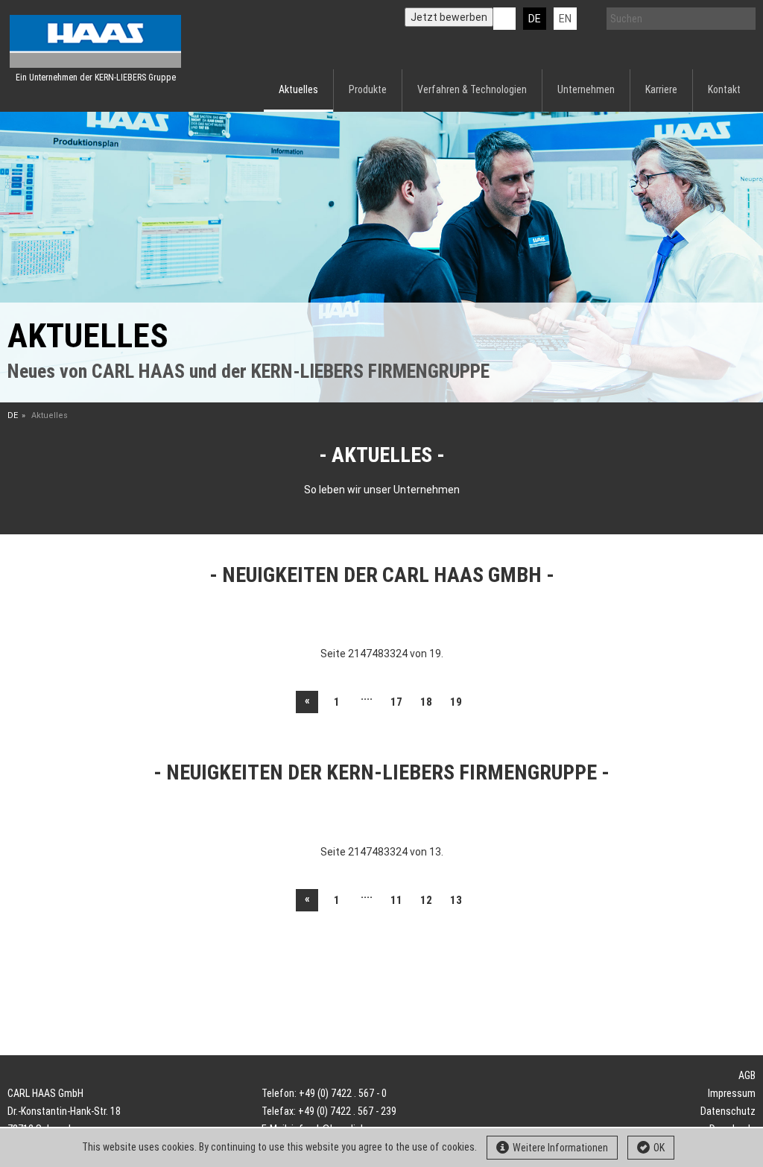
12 (426, 900)
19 (456, 702)
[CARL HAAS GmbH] (95, 41)
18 (426, 702)
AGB (747, 1075)
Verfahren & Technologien (472, 89)
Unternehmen (586, 89)
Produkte (368, 89)
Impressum (732, 1093)
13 (456, 900)
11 (396, 900)
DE (534, 19)
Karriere (661, 89)
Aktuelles (298, 89)
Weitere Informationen (560, 1148)
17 (396, 702)
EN (565, 19)
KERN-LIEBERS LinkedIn (504, 18)
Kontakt (724, 89)
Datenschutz (728, 1111)
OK (659, 1148)
